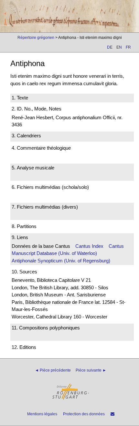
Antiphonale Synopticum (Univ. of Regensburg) (61, 260)
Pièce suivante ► (91, 370)
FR (128, 47)
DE (109, 47)
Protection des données (84, 414)
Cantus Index (89, 246)
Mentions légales (42, 414)
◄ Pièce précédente (53, 370)
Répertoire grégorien (35, 37)
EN (119, 47)
